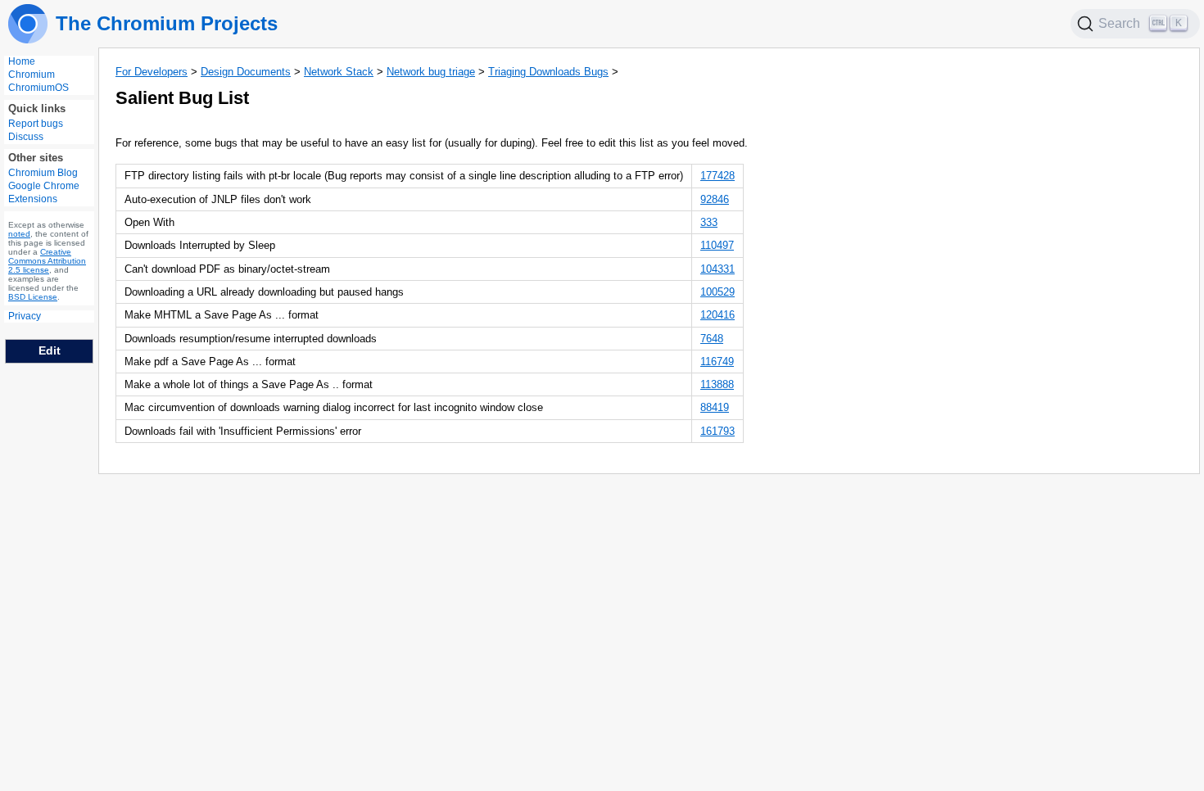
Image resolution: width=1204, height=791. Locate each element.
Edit (49, 350)
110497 (717, 245)
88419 (714, 407)
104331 (717, 269)
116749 (717, 361)
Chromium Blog (43, 173)
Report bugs (35, 123)
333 (708, 222)
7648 (711, 338)
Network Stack (338, 72)
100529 (717, 292)
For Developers (151, 72)
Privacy (24, 316)
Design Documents (246, 72)
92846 (714, 199)
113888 (717, 384)
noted (19, 233)
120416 (717, 315)
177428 (717, 176)
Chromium (31, 74)
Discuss (25, 136)
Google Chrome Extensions (43, 192)
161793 (717, 431)
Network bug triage (431, 72)
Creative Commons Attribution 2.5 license (47, 260)
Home (21, 61)
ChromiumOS (38, 87)
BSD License (32, 296)
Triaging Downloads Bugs (548, 72)
